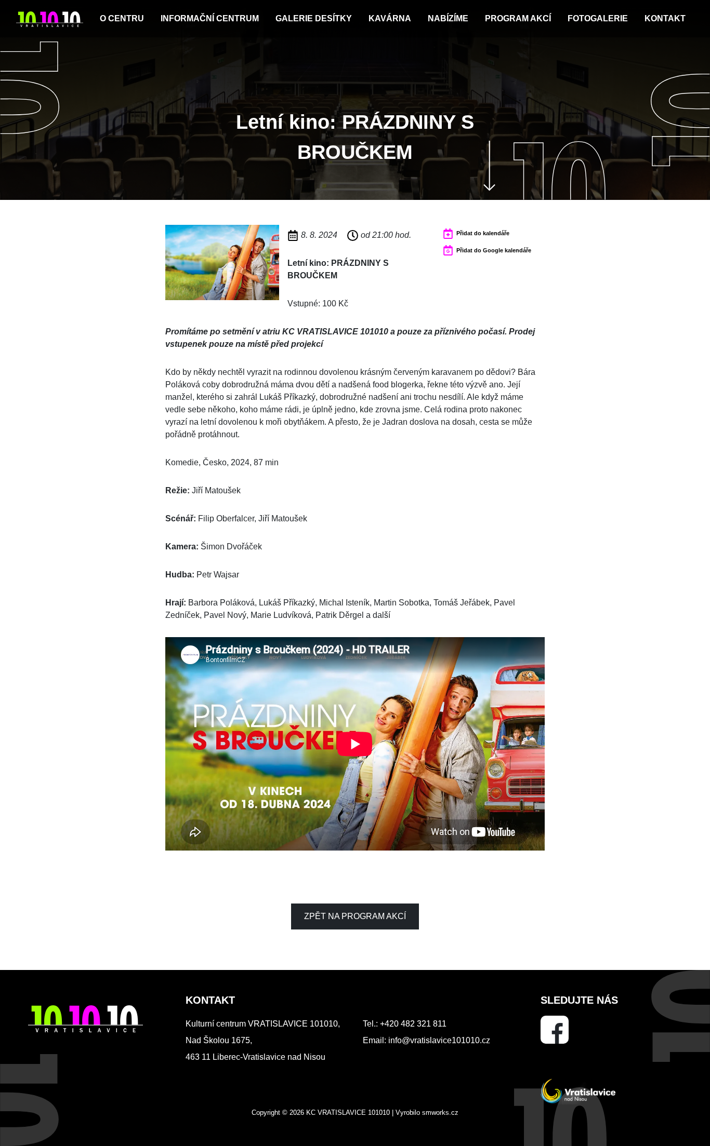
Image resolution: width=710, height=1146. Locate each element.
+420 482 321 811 (413, 1023)
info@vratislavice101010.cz (439, 1040)
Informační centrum (210, 18)
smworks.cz (440, 1112)
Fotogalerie (598, 18)
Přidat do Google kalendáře (493, 250)
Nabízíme (448, 18)
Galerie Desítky (313, 18)
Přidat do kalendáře (482, 233)
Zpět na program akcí (355, 916)
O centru (122, 18)
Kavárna (390, 18)
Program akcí (518, 18)
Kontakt (665, 18)
